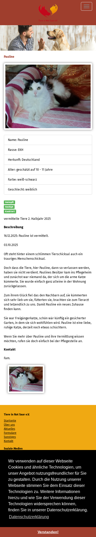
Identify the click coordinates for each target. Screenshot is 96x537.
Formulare (10, 432)
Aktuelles (9, 428)
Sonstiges (10, 437)
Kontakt (8, 441)
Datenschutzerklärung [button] (29, 517)
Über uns (9, 424)
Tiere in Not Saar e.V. (48, 12)
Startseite (10, 420)
